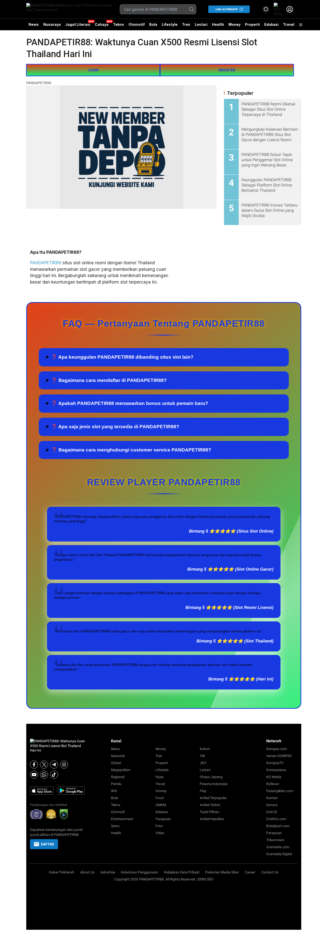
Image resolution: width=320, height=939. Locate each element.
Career (250, 872)
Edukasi (271, 24)
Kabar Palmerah (61, 872)
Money (234, 24)
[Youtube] (34, 775)
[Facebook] (34, 765)
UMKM (161, 805)
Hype (160, 777)
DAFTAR (47, 844)
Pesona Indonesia (214, 784)
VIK (202, 756)
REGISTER (227, 70)
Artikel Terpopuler (213, 798)
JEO (203, 763)
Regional (117, 777)
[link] (278, 9)
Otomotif (136, 24)
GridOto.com (276, 819)
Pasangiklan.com (279, 791)
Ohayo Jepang (211, 777)
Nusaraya (52, 24)
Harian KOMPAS (279, 756)
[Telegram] (54, 765)
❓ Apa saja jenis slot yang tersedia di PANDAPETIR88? (115, 426)
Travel (288, 24)
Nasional (118, 756)
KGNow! (272, 784)
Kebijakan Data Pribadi (181, 872)
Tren (186, 24)
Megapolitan (120, 770)
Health (218, 24)
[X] (44, 765)
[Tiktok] (54, 775)
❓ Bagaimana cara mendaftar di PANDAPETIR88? (109, 380)
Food (160, 798)
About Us (87, 872)
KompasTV (275, 763)
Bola (153, 24)
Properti (252, 24)
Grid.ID (271, 812)
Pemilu (116, 784)
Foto (159, 826)
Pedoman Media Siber (222, 872)
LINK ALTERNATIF (227, 9)
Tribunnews (275, 840)
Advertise (107, 872)
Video (160, 833)
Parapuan (163, 819)
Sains (115, 826)
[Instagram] (64, 765)
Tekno (118, 24)
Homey (161, 791)
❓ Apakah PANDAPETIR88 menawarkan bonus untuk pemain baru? (129, 403)
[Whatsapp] (44, 775)
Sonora (272, 805)
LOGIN (93, 70)
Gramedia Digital (279, 854)
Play (203, 791)
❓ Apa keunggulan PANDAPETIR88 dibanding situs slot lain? (122, 357)
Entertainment (122, 819)
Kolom (205, 749)
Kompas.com (276, 749)
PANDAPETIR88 (38, 83)
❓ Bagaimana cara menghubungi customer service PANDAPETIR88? (131, 449)
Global (116, 763)
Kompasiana (276, 770)
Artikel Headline (212, 819)
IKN (114, 791)
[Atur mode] (266, 9)
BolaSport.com (278, 826)
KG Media (273, 777)
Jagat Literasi (77, 24)
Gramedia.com (277, 847)
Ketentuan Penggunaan (139, 872)
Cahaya (101, 24)
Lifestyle (170, 24)
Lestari (201, 26)
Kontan (272, 798)
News (33, 24)
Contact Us (269, 872)
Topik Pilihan (209, 812)
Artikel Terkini (210, 805)
